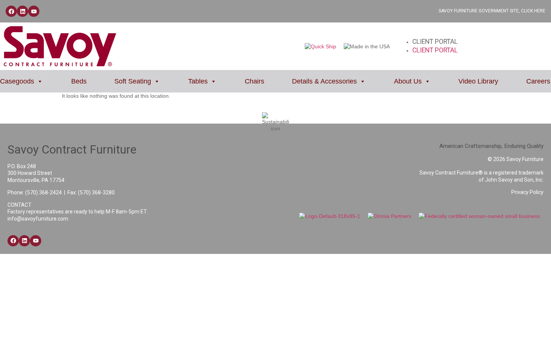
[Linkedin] (22, 11)
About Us (408, 81)
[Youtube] (33, 11)
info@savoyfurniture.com (37, 219)
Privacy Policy (527, 192)
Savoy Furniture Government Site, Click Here (492, 10)
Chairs (254, 81)
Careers (538, 81)
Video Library (478, 81)
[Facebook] (11, 11)
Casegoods (17, 81)
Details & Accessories (324, 81)
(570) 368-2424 (43, 192)
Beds (79, 81)
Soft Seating (132, 81)
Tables (198, 81)
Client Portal (435, 41)
